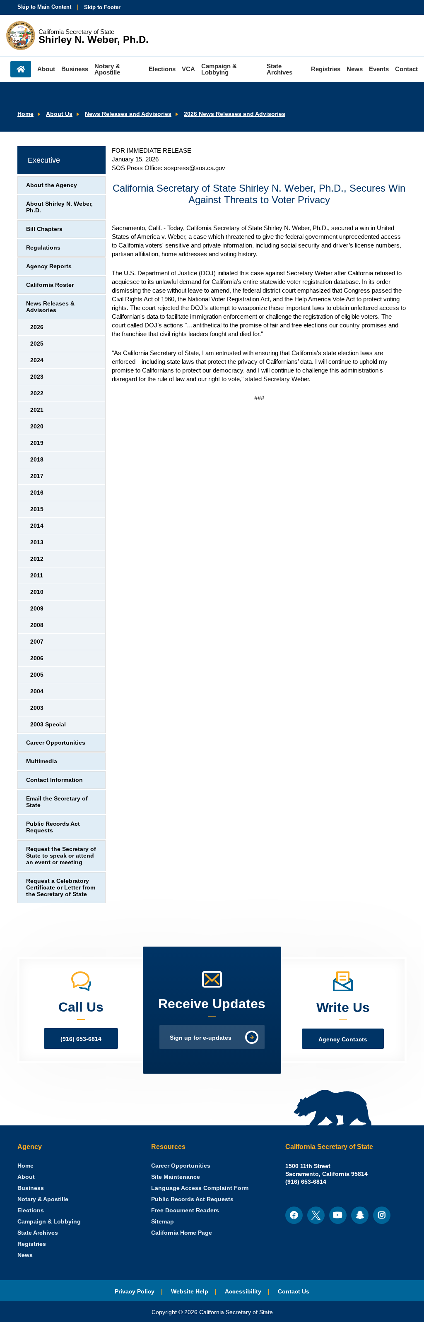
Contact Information (54, 780)
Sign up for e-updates (200, 1038)
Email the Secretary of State (57, 802)
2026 (36, 327)
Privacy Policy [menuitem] (134, 1291)
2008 (36, 625)
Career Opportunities (55, 743)
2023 (36, 377)
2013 (36, 542)
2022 (36, 393)
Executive (44, 160)
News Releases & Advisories (50, 306)
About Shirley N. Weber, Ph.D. (59, 207)
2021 (36, 410)
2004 (36, 691)
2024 (36, 360)
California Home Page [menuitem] (181, 1233)
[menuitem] (25, 1166)
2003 (36, 708)
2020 (36, 426)
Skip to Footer (102, 7)
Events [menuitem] (379, 69)
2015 (36, 509)
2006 (36, 658)
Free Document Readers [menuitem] (185, 1210)
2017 (36, 476)
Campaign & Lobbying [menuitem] (219, 69)
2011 (36, 575)
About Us (59, 114)
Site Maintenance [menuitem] (175, 1177)
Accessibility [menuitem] (243, 1291)
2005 (36, 675)
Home (25, 114)
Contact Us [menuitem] (293, 1291)
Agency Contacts (342, 1039)
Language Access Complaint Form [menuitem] (199, 1188)
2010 (36, 592)
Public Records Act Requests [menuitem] (192, 1199)
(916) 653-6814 (80, 1039)
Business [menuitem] (74, 69)
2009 (36, 609)
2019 (36, 443)
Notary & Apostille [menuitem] (107, 69)
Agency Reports (49, 266)
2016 (36, 493)
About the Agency (51, 185)
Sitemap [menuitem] (162, 1222)
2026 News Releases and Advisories (234, 114)
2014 (36, 526)
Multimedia (41, 761)
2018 (36, 460)
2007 (36, 642)
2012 (36, 559)
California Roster (50, 285)
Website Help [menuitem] (189, 1291)
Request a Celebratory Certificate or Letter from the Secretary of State (60, 887)
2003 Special (48, 724)
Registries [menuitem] (325, 69)
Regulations (43, 248)
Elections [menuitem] (162, 69)
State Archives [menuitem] (279, 69)
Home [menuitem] (20, 69)
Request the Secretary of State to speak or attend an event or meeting (61, 855)
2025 (36, 344)
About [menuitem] (46, 69)
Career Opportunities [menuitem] (180, 1166)
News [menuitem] (355, 69)
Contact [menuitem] (406, 69)
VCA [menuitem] (188, 69)
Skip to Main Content (44, 7)
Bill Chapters (44, 229)
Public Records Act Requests (53, 827)
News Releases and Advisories (128, 114)
